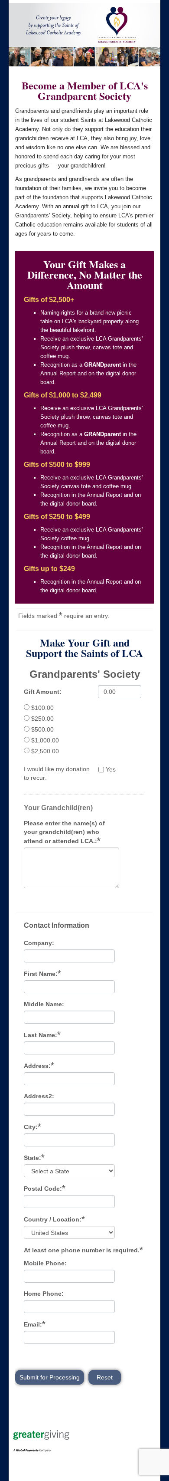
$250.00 (42, 718)
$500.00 (42, 729)
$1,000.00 (45, 740)
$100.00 (42, 707)
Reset (105, 1377)
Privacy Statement (40, 1464)
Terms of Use (33, 1456)
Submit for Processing (50, 1377)
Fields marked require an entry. (63, 615)
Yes (111, 769)
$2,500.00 (45, 751)
